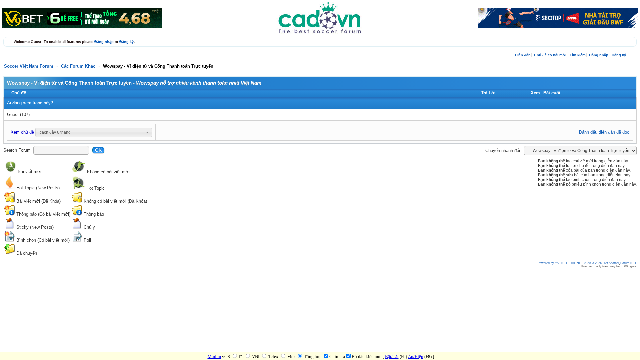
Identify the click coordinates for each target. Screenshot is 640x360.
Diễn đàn (523, 55)
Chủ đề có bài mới (550, 55)
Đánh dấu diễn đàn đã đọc (604, 132)
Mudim (214, 356)
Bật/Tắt (392, 356)
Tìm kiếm (578, 55)
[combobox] (93, 132)
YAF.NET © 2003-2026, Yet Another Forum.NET (603, 263)
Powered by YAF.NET (553, 263)
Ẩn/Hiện (415, 356)
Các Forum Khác (78, 66)
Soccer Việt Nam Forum (28, 66)
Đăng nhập (104, 42)
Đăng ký (126, 42)
